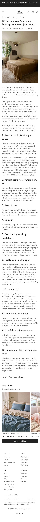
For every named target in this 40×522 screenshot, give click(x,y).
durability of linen (32, 106)
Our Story (6, 457)
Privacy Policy (8, 490)
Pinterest (23, 479)
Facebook (24, 473)
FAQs (5, 473)
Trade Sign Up (25, 457)
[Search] (28, 12)
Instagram (24, 476)
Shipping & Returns (9, 482)
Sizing (5, 479)
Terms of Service (11, 504)
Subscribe (32, 499)
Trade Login (24, 460)
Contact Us (7, 476)
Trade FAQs (24, 462)
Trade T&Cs (24, 465)
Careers (6, 460)
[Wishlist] (33, 12)
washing (5, 277)
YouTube (23, 482)
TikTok (22, 484)
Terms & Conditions (9, 487)
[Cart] (37, 12)
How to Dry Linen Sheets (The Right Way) (15, 436)
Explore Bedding (20, 441)
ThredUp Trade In (9, 484)
